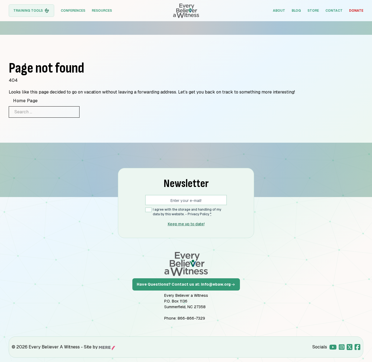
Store (313, 10)
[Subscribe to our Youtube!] (333, 347)
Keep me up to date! (186, 223)
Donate (356, 10)
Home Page (25, 101)
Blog (296, 10)
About (279, 10)
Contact (334, 10)
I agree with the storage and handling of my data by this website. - (187, 211)
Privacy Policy (198, 214)
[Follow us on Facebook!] (357, 347)
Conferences (73, 10)
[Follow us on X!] (349, 347)
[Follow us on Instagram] (341, 347)
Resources (102, 10)
